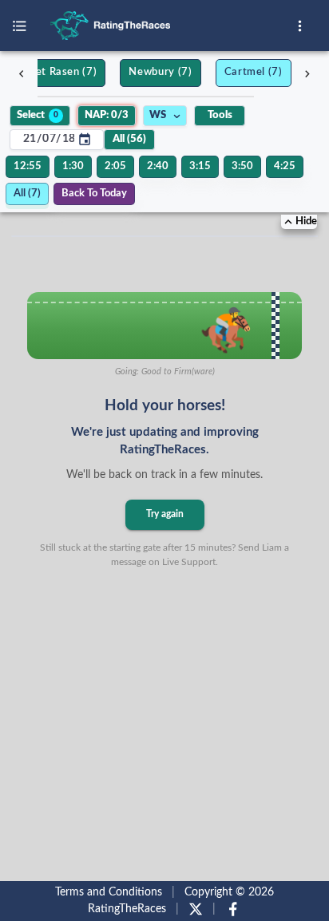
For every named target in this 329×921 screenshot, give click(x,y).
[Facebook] (233, 909)
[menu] (20, 26)
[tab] (52, 73)
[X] (195, 909)
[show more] (300, 26)
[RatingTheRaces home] (166, 25)
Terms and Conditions (108, 892)
